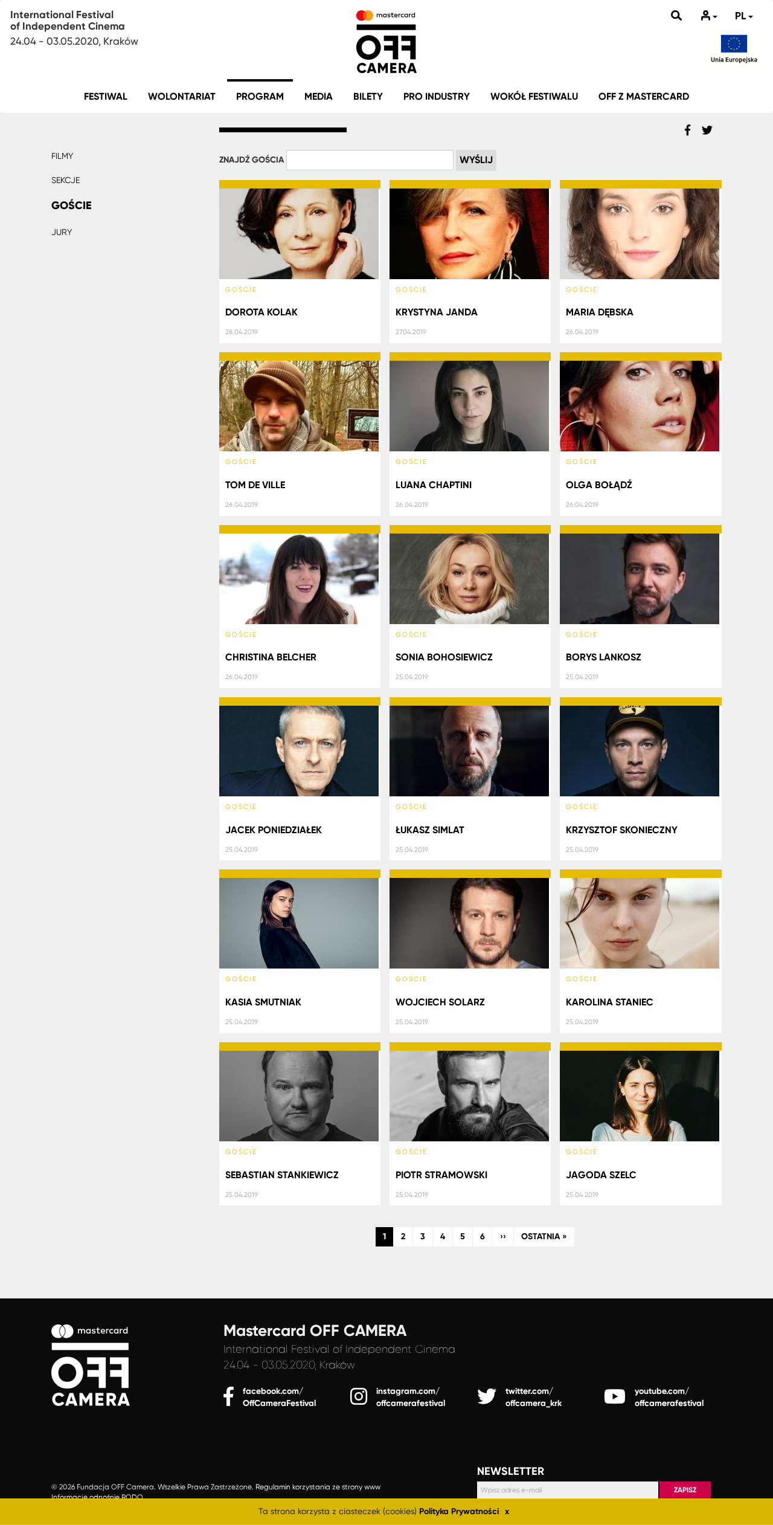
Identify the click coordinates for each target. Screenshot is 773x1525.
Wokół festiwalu (534, 96)
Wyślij (476, 160)
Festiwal (105, 96)
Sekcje (65, 180)
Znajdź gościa (251, 160)
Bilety (368, 96)
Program (260, 96)
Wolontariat (182, 96)
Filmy (62, 156)
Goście (71, 205)
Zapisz (685, 1490)
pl (741, 16)
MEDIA (318, 96)
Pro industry (436, 96)
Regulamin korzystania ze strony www (317, 1487)
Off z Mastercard (643, 96)
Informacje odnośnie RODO (97, 1498)
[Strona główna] (386, 39)
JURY (61, 232)
